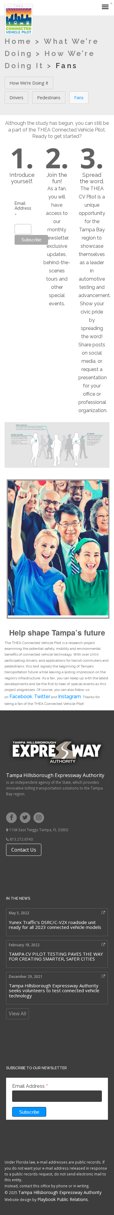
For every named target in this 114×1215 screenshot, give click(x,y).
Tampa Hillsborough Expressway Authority (55, 775)
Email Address (23, 209)
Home (18, 41)
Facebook (20, 696)
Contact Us (23, 849)
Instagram (69, 696)
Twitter (42, 696)
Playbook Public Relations (62, 1199)
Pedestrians (48, 97)
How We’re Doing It (28, 83)
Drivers (16, 97)
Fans (79, 97)
